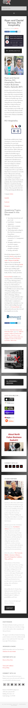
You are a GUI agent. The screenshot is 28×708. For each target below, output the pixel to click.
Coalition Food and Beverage (15, 333)
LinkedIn (7, 198)
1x (14, 42)
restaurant (11, 337)
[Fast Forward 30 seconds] (17, 43)
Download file (14, 51)
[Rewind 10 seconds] (11, 43)
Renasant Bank (8, 276)
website (11, 194)
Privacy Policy (6, 668)
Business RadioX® (13, 260)
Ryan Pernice (7, 340)
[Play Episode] (7, 42)
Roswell (11, 338)
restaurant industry (17, 337)
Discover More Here (8, 660)
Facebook (7, 202)
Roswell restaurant (17, 338)
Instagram (7, 206)
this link (21, 264)
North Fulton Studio (9, 331)
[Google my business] (12, 684)
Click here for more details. (9, 651)
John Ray (11, 256)
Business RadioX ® (14, 2)
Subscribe (15, 45)
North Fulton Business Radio (16, 330)
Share (20, 45)
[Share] (16, 31)
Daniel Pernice (7, 335)
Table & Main (13, 340)
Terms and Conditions (8, 665)
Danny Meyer (14, 335)
